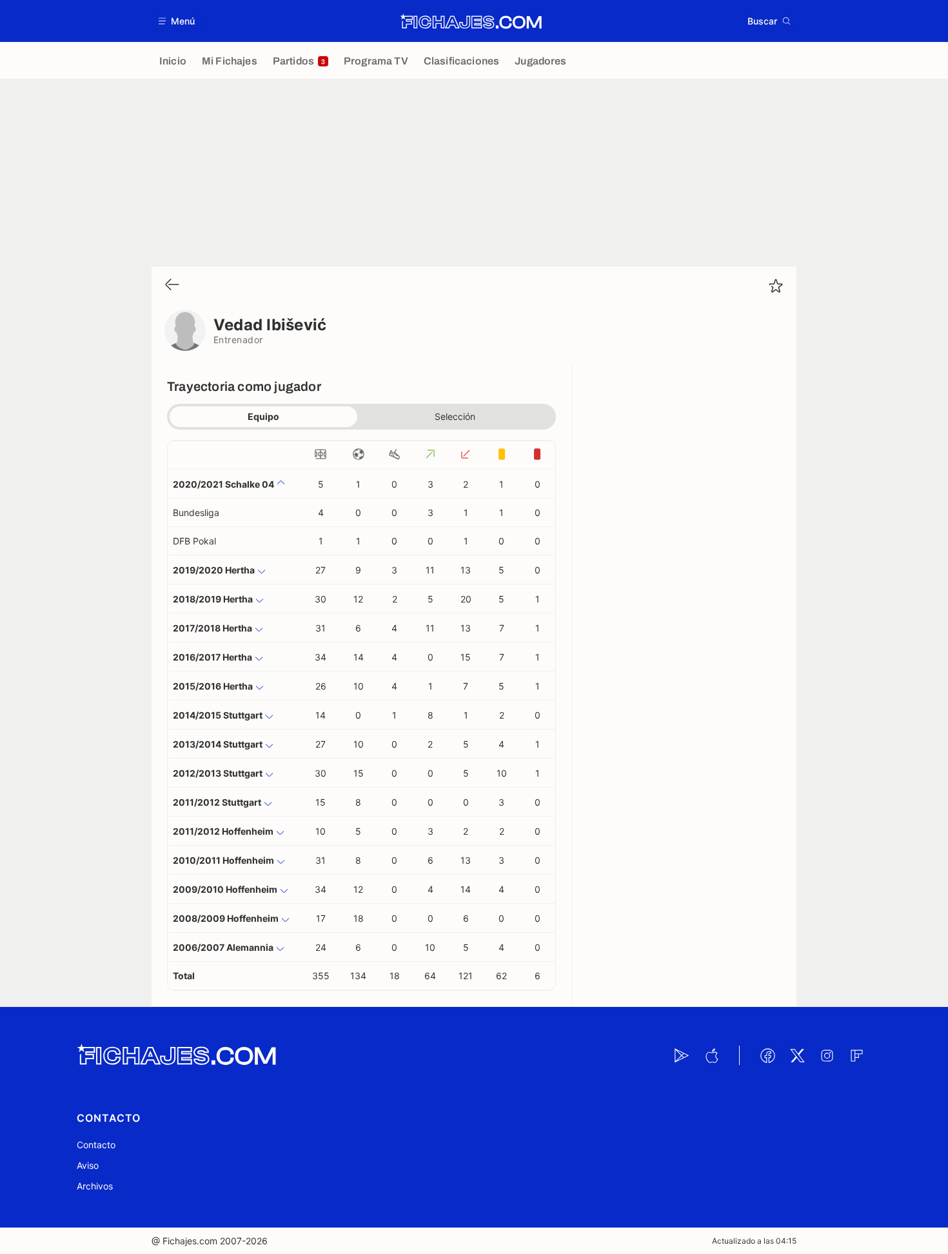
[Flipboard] (856, 1055)
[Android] (681, 1055)
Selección (455, 416)
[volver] (172, 285)
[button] (177, 21)
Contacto (96, 1144)
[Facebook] (767, 1055)
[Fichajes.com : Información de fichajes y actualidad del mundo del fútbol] (471, 21)
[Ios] (711, 1055)
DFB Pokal (194, 540)
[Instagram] (826, 1055)
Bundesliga (196, 512)
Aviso (88, 1165)
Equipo (263, 416)
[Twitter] (797, 1055)
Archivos (95, 1185)
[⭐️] (776, 286)
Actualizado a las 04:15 (754, 1241)
